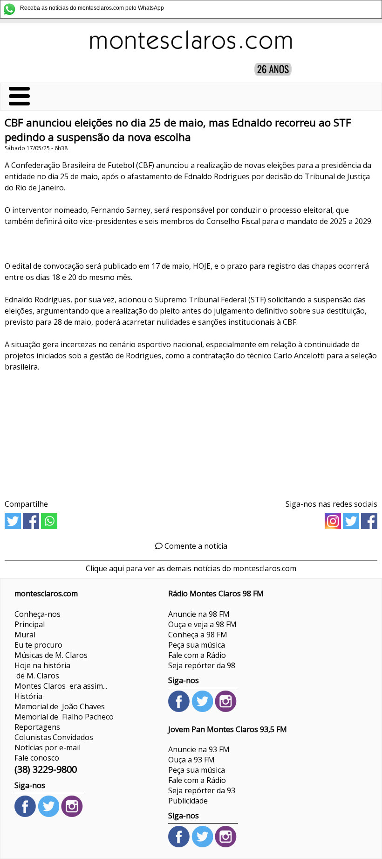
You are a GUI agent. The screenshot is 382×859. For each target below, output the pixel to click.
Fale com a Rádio (197, 655)
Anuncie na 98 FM (199, 614)
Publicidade (188, 801)
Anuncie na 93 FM (199, 749)
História (28, 696)
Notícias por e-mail (47, 747)
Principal (29, 624)
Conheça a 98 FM (197, 634)
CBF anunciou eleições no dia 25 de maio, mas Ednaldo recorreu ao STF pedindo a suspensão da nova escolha (178, 129)
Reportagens (37, 727)
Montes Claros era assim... (60, 686)
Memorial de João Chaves (59, 706)
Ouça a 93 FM (191, 759)
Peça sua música (196, 645)
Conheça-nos (37, 614)
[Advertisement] (191, 438)
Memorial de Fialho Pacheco (64, 717)
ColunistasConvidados (53, 737)
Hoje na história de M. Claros (42, 670)
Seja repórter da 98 (201, 665)
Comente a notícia (195, 546)
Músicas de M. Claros (51, 655)
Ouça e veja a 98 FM (202, 624)
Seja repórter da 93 (201, 790)
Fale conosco (36, 758)
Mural (24, 634)
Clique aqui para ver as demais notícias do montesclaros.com (191, 568)
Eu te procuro (38, 645)
